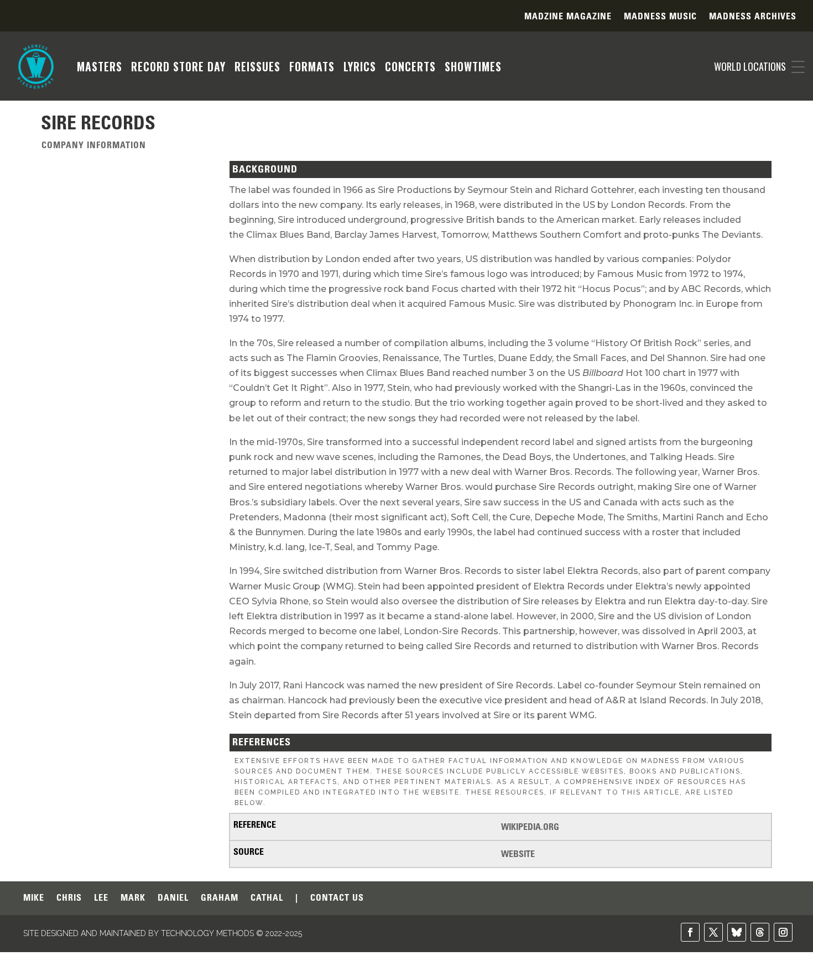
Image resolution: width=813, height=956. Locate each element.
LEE (101, 898)
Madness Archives (752, 17)
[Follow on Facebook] (690, 932)
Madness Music (660, 17)
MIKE (33, 898)
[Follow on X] (713, 932)
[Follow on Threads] (760, 932)
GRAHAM (219, 898)
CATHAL (267, 898)
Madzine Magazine (568, 17)
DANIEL (173, 898)
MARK (133, 898)
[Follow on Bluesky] (736, 932)
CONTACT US (337, 898)
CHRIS (69, 898)
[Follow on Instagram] (783, 932)
